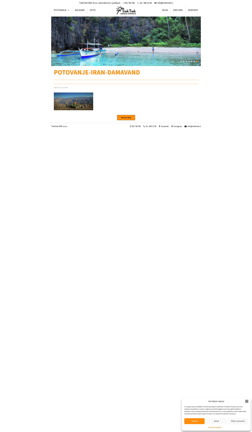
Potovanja (60, 10)
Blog (165, 10)
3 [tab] (186, 61)
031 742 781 (136, 126)
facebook (165, 126)
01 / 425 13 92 (150, 126)
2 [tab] (183, 61)
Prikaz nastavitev (238, 421)
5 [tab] (191, 61)
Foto (93, 10)
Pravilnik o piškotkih (215, 427)
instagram (177, 126)
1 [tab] (181, 61)
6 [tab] (194, 61)
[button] (246, 401)
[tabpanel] (126, 41)
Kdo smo (178, 10)
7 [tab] (197, 61)
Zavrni (216, 421)
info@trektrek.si (165, 2)
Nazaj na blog (126, 117)
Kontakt (193, 10)
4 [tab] (189, 61)
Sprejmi (194, 421)
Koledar (80, 10)
